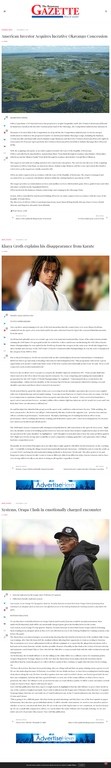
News (10, 30)
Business (5, 30)
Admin (5, 41)
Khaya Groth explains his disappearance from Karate (48, 246)
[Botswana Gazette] (55, 11)
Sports (8, 239)
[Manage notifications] (106, 763)
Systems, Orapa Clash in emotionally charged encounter (51, 509)
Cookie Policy (71, 765)
